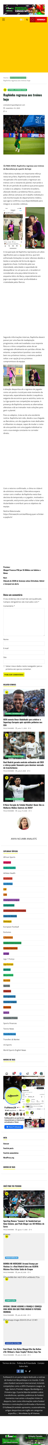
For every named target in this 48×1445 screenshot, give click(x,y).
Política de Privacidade (26, 1363)
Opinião (6, 986)
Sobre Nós (23, 1366)
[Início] (18, 1371)
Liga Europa (8, 964)
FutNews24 (41, 19)
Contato (41, 1363)
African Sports (9, 857)
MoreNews (23, 1413)
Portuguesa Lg (9, 996)
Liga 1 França (8, 959)
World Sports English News (14, 1050)
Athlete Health (9, 873)
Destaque (7, 921)
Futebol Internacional (17, 90)
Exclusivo (7, 932)
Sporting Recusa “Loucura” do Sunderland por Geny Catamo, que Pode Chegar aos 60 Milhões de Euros (23, 1223)
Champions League (11, 900)
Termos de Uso (9, 1363)
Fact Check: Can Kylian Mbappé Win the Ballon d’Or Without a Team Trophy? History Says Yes (22, 1350)
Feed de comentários (11, 1153)
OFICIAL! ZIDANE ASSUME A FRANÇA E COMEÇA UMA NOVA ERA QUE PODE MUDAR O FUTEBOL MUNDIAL (22, 1309)
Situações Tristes (10, 1018)
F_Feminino (8, 937)
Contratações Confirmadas (14, 910)
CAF (4, 889)
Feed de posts (8, 1148)
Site (4, 657)
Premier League (10, 1002)
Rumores (7, 1007)
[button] (3, 19)
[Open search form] (27, 19)
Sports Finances (10, 1023)
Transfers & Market (11, 1039)
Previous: (22, 570)
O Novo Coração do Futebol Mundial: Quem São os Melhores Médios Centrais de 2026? (23, 806)
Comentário (9, 606)
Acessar (6, 1143)
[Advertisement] (24, 47)
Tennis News (8, 1029)
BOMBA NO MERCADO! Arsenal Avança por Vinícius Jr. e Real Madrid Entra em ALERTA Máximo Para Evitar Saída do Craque (20, 1266)
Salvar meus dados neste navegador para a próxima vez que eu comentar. (24, 667)
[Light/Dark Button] (22, 19)
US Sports (7, 1045)
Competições (8, 905)
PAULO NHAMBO (8, 728)
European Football (11, 927)
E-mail (5, 648)
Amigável (7, 862)
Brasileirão (7, 878)
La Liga (6, 953)
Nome (5, 639)
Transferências (9, 1034)
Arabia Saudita (9, 868)
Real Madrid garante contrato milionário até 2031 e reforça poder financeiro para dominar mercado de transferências (23, 765)
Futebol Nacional (10, 948)
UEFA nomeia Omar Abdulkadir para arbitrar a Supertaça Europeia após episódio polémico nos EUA (22, 722)
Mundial (6, 980)
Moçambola (8, 975)
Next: (23, 580)
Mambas (7, 969)
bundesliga (8, 884)
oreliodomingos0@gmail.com (14, 105)
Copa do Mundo (10, 916)
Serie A (6, 1012)
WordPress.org (8, 1157)
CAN (5, 894)
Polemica (7, 991)
